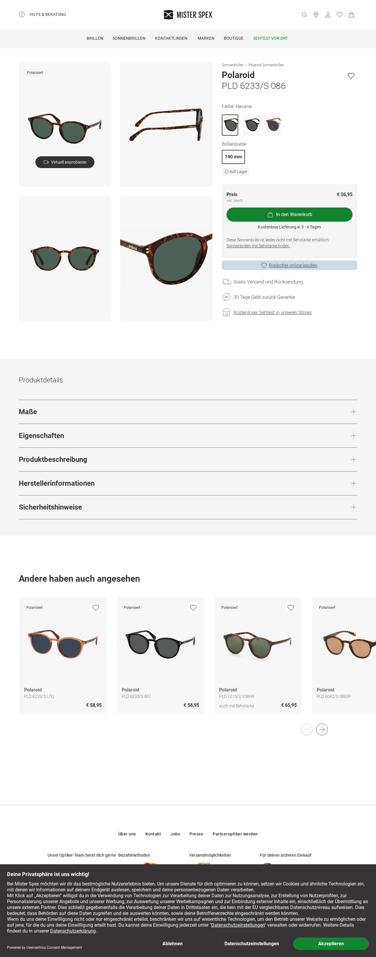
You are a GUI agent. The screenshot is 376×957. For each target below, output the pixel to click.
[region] (188, 661)
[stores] (316, 15)
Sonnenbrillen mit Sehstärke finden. (258, 245)
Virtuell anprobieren (69, 162)
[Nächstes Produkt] (322, 729)
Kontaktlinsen (171, 38)
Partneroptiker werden (235, 834)
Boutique (234, 38)
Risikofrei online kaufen (293, 265)
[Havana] (230, 125)
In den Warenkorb (294, 214)
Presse (196, 834)
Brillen (95, 38)
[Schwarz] (251, 125)
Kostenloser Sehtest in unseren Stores (273, 312)
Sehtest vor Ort (270, 38)
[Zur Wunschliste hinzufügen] (351, 76)
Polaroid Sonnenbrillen (266, 64)
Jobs (175, 834)
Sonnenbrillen (129, 38)
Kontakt (153, 834)
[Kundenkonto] (328, 15)
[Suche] (304, 15)
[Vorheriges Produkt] (307, 729)
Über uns (127, 834)
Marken (206, 38)
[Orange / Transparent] (272, 125)
